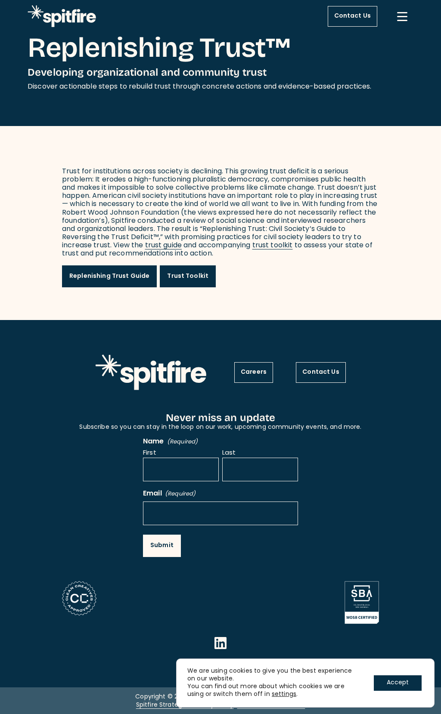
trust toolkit (272, 245)
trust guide (163, 245)
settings (284, 695)
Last (229, 453)
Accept (398, 683)
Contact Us (352, 16)
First (149, 453)
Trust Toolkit (187, 276)
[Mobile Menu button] (402, 16)
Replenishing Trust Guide (109, 276)
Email (169, 494)
